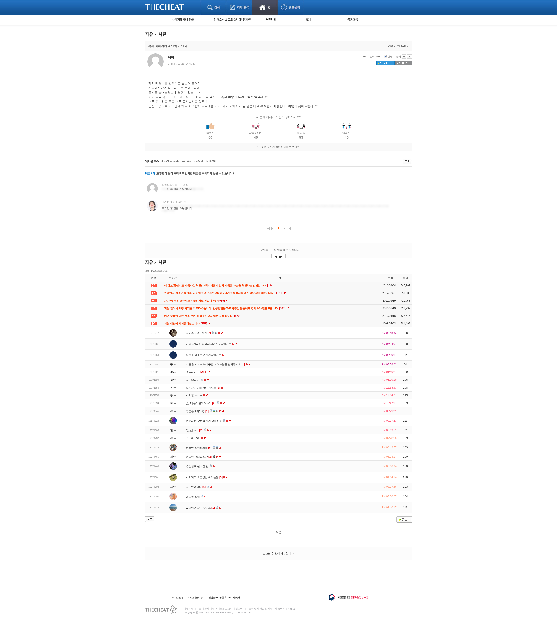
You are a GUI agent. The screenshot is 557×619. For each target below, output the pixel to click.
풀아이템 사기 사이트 (200, 507)
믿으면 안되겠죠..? (199, 456)
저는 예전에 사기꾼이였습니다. (186, 323)
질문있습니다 (196, 487)
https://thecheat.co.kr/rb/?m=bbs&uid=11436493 (188, 161)
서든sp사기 (193, 380)
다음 (278, 532)
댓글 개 (150, 173)
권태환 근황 (193, 438)
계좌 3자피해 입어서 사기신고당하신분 (209, 343)
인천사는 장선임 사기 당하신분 (204, 420)
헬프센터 (291, 7)
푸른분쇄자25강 (197, 411)
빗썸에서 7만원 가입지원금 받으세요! (278, 147)
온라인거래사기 (204, 403)
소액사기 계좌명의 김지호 (203, 387)
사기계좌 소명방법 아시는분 (204, 477)
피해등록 (239, 7)
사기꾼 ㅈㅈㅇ (194, 395)
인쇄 (390, 56)
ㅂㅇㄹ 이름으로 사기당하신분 (204, 355)
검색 (213, 7)
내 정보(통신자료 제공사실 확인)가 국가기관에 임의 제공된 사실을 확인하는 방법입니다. (219, 285)
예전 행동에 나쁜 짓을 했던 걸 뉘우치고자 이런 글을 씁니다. (202, 315)
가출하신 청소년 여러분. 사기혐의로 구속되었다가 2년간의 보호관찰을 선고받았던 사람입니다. (224, 293)
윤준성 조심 (193, 496)
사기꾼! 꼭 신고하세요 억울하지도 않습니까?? (194, 300)
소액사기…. (195, 372)
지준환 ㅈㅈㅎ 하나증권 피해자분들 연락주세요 (215, 364)
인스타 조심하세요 (198, 447)
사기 (197, 430)
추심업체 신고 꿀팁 (197, 466)
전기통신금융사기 (198, 333)
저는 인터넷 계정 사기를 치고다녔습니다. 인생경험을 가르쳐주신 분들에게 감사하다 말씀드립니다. (225, 308)
